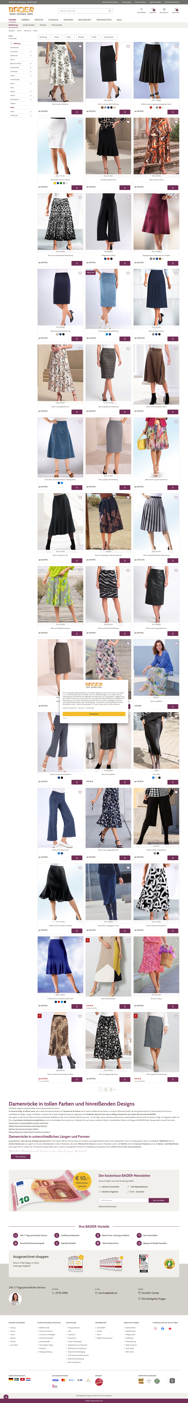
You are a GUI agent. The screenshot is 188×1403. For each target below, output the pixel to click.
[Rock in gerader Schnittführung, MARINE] (60, 334)
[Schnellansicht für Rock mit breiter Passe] (172, 187)
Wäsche (12, 1338)
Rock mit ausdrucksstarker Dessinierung (60, 255)
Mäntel (12, 96)
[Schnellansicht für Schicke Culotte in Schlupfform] (172, 857)
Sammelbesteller (44, 1341)
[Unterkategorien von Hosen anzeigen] (30, 76)
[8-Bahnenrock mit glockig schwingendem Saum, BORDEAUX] (151, 107)
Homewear (14, 71)
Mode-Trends (130, 1348)
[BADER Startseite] (21, 11)
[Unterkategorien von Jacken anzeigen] (30, 84)
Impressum (71, 1335)
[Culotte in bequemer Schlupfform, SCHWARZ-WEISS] (62, 777)
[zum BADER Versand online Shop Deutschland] (11, 1379)
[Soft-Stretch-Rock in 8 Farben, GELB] (55, 183)
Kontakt (99, 1331)
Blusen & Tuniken (15, 63)
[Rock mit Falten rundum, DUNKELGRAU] (153, 334)
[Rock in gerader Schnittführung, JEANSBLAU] (110, 334)
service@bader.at (108, 1292)
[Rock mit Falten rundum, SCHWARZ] (159, 334)
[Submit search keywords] (110, 10)
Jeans (12, 87)
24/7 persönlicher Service (110, 2)
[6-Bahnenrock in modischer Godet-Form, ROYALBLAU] (62, 1002)
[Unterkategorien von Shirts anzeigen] (30, 112)
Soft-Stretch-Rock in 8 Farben (60, 180)
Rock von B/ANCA (156, 701)
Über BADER (101, 1328)
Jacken (12, 83)
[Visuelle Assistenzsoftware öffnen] (171, 1380)
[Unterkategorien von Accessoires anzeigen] (30, 52)
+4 (66, 183)
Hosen (12, 76)
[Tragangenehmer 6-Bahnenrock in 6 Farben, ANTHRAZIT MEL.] (151, 258)
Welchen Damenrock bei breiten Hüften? (23, 1129)
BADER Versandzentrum (104, 1338)
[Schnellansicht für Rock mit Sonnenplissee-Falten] (172, 412)
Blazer (12, 60)
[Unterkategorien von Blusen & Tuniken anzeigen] (30, 64)
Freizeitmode (14, 67)
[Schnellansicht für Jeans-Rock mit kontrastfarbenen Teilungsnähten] (76, 487)
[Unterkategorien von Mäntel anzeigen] (30, 96)
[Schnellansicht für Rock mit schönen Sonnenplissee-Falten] (76, 1079)
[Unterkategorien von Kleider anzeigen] (30, 92)
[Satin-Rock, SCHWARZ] (159, 777)
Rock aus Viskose (156, 999)
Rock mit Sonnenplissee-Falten (156, 407)
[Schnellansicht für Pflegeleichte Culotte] (124, 263)
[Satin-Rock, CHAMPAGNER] (156, 777)
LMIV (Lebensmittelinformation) (78, 1355)
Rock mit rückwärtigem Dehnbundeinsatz (108, 555)
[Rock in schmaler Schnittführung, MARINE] (108, 107)
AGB (69, 1331)
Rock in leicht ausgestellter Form (156, 628)
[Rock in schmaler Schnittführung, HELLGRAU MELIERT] (105, 107)
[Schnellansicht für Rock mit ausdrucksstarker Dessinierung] (76, 263)
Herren (12, 1335)
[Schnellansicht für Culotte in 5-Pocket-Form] (76, 857)
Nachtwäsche (14, 100)
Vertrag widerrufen (74, 1328)
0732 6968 (61, 1292)
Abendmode (14, 47)
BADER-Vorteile (44, 1328)
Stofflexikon (130, 1338)
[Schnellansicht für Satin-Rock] (172, 782)
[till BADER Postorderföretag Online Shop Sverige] (16, 1379)
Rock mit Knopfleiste (108, 774)
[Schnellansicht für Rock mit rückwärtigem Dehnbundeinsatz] (124, 560)
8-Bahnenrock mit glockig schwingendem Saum (156, 104)
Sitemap (13, 1328)
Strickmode (14, 116)
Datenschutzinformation (108, 1206)
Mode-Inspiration (131, 1345)
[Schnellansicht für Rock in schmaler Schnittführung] (124, 112)
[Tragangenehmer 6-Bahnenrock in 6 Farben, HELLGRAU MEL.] (154, 258)
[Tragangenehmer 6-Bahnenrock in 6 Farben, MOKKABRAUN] (160, 258)
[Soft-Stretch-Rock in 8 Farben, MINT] (61, 183)
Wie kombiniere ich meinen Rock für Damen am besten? (29, 1132)
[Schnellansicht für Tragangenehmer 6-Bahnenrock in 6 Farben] (172, 263)
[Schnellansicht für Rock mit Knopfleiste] (124, 782)
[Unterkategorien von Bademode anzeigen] (30, 56)
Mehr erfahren (20, 1157)
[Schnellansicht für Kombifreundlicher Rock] (124, 187)
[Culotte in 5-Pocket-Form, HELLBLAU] (59, 853)
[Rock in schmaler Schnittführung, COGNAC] (102, 107)
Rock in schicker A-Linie (60, 555)
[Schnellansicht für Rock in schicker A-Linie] (76, 560)
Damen (12, 1331)
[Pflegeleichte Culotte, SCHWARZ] (111, 258)
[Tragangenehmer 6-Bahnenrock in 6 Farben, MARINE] (157, 258)
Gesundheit (14, 1345)
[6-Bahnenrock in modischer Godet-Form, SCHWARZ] (65, 1002)
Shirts (12, 111)
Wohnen (13, 1341)
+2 (162, 107)
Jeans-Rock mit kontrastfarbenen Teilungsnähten (60, 480)
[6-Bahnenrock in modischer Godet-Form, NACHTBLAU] (56, 1002)
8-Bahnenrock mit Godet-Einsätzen (60, 926)
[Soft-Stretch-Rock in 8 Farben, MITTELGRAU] (64, 183)
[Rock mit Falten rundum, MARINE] (156, 334)
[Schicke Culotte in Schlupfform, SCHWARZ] (158, 853)
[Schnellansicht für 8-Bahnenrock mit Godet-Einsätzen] (76, 931)
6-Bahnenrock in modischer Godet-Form (60, 999)
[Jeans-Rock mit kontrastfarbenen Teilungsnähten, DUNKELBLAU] (59, 483)
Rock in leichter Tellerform (60, 104)
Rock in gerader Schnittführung (60, 331)
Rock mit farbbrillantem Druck (60, 628)
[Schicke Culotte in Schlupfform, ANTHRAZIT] (155, 853)
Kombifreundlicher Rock (108, 180)
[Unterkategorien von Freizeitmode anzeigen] (30, 68)
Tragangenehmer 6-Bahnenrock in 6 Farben (156, 255)
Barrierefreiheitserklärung (76, 1359)
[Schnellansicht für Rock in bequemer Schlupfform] (172, 931)
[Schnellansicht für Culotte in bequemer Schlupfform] (76, 782)
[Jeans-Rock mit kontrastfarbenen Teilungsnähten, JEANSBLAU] (62, 483)
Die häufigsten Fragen (46, 1345)
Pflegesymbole (130, 1335)
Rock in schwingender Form (60, 407)
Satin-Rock (156, 774)
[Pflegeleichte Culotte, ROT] (108, 258)
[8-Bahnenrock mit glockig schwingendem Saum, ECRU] (154, 107)
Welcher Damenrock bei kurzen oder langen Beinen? (28, 1126)
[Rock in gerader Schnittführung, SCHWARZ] (63, 334)
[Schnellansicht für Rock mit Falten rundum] (172, 339)
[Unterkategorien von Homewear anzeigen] (30, 72)
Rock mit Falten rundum (156, 331)
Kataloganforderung (45, 1352)
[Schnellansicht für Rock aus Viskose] (172, 1006)
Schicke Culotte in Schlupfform (156, 850)
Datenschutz (72, 1338)
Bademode (14, 56)
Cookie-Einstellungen (75, 1341)
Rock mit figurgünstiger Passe (108, 1074)
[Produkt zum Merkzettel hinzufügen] (80, 46)
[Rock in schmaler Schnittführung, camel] (114, 107)
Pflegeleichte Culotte (108, 255)
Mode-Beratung (131, 1341)
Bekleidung (16, 43)
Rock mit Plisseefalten (108, 999)
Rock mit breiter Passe (156, 180)
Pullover (13, 103)
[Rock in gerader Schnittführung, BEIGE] (57, 334)
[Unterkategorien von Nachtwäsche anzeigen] (30, 100)
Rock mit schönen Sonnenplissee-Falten (60, 1074)
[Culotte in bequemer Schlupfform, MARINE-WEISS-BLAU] (59, 777)
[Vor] (116, 1089)
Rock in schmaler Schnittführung (108, 104)
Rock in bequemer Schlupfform (156, 926)
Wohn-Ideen (130, 1352)
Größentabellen (131, 1328)
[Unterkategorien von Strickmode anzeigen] (30, 116)
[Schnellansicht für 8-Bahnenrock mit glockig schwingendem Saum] (172, 112)
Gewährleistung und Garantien (77, 1345)
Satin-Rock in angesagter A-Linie (108, 926)
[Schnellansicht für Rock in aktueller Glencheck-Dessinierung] (172, 560)
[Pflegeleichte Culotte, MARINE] (105, 258)
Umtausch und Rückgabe (47, 1335)
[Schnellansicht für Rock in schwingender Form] (76, 412)
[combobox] (85, 10)
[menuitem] (12, 19)
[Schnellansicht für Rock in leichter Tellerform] (76, 112)
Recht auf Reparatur (74, 1362)
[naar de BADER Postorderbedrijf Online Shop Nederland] (28, 1379)
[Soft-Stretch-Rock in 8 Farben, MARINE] (58, 183)
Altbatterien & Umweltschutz (77, 1348)
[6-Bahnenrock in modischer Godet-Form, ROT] (59, 1002)
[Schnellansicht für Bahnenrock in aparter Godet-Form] (172, 487)
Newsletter (42, 1348)
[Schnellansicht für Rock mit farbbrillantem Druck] (76, 633)
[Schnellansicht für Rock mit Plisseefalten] (124, 1006)
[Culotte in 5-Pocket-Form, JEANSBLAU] (62, 853)
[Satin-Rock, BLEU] (153, 777)
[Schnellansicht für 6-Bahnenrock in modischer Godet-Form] (76, 1006)
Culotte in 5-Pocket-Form (60, 850)
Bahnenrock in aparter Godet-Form (156, 480)
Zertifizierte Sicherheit (46, 1338)
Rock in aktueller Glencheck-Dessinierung (156, 555)
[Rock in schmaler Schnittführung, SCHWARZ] (111, 107)
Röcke (12, 107)
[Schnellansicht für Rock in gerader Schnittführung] (76, 339)
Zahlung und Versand (46, 1331)
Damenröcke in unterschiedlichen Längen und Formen (28, 1123)
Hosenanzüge (14, 80)
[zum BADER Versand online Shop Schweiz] (22, 1379)
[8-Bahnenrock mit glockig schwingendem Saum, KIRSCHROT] (160, 107)
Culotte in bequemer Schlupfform (60, 774)
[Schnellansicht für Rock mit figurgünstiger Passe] (124, 1079)
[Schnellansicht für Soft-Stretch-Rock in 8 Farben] (76, 187)
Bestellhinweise (131, 1331)
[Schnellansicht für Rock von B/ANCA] (172, 706)
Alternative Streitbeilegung (76, 1352)
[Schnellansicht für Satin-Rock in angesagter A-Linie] (124, 931)
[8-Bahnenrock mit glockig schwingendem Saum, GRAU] (157, 107)
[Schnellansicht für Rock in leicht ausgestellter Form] (172, 633)
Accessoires (14, 51)
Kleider (12, 91)
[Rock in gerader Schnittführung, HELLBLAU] (107, 334)
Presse (99, 1335)
